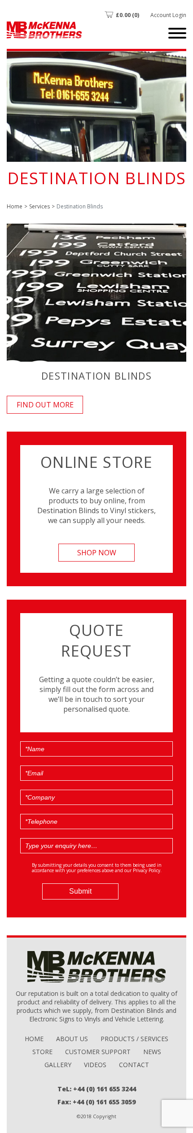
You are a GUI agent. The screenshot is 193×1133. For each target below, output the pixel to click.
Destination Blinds (96, 375)
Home (14, 206)
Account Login (168, 15)
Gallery (57, 1064)
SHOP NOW (96, 553)
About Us (72, 1038)
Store (42, 1051)
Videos (95, 1064)
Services (39, 206)
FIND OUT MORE (45, 405)
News (152, 1051)
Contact (134, 1064)
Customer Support (98, 1051)
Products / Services (134, 1038)
